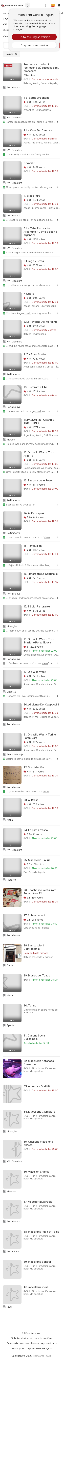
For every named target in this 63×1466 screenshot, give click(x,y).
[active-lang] (53, 5)
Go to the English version (34, 37)
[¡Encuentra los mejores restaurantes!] (12, 5)
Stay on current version (34, 45)
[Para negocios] (27, 5)
